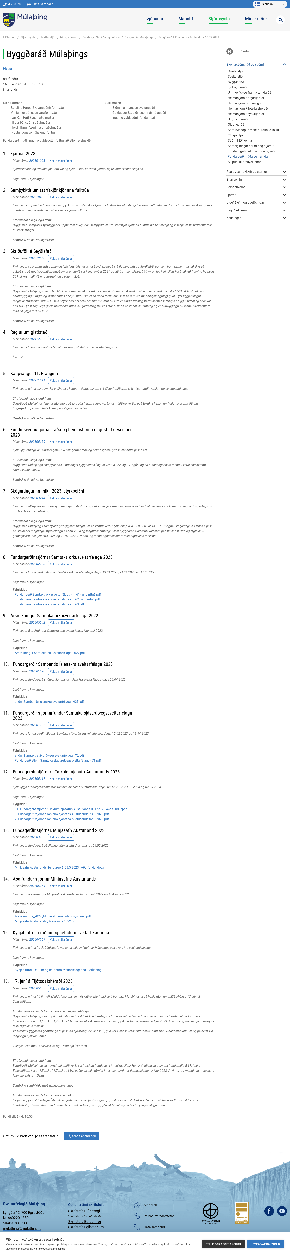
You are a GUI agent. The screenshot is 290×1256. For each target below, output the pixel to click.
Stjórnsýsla (28, 37)
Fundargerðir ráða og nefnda (101, 37)
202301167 (37, 725)
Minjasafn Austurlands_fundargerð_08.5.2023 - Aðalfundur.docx (59, 867)
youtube (282, 1211)
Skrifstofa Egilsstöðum (86, 1227)
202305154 (37, 886)
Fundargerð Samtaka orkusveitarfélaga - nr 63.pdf (49, 604)
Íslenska (267, 4)
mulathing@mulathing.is (22, 1228)
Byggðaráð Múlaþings (139, 37)
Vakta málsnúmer (61, 161)
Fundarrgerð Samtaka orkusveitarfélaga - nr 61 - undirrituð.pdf (58, 594)
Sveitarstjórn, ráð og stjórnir (58, 37)
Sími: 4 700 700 (15, 1223)
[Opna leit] (280, 19)
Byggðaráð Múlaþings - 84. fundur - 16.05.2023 (188, 37)
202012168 (37, 258)
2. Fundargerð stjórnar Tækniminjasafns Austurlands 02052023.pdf (62, 819)
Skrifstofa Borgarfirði (84, 1221)
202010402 (37, 197)
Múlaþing (9, 37)
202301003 (37, 161)
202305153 (37, 988)
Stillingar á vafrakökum (223, 1244)
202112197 (37, 339)
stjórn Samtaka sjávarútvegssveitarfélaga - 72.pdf (49, 755)
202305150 (37, 442)
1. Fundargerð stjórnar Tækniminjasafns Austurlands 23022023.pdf (62, 814)
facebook (269, 1211)
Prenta (244, 51)
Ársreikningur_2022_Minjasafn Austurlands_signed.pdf (53, 916)
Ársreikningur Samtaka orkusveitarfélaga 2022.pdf (50, 653)
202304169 (37, 939)
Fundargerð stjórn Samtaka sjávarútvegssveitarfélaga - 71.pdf (58, 760)
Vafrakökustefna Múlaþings (49, 1248)
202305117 (37, 779)
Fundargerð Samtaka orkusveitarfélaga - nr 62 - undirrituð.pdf (57, 599)
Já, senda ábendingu (81, 1136)
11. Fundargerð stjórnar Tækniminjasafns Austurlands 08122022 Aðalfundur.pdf (71, 809)
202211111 (37, 380)
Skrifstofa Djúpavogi (84, 1211)
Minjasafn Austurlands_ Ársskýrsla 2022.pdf (46, 921)
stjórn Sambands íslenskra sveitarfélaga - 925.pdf (49, 702)
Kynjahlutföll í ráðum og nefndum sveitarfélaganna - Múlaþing (58, 970)
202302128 (37, 564)
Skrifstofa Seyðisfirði (84, 1216)
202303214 (37, 498)
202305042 (37, 622)
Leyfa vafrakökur (265, 1244)
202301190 (37, 671)
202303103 (37, 837)
